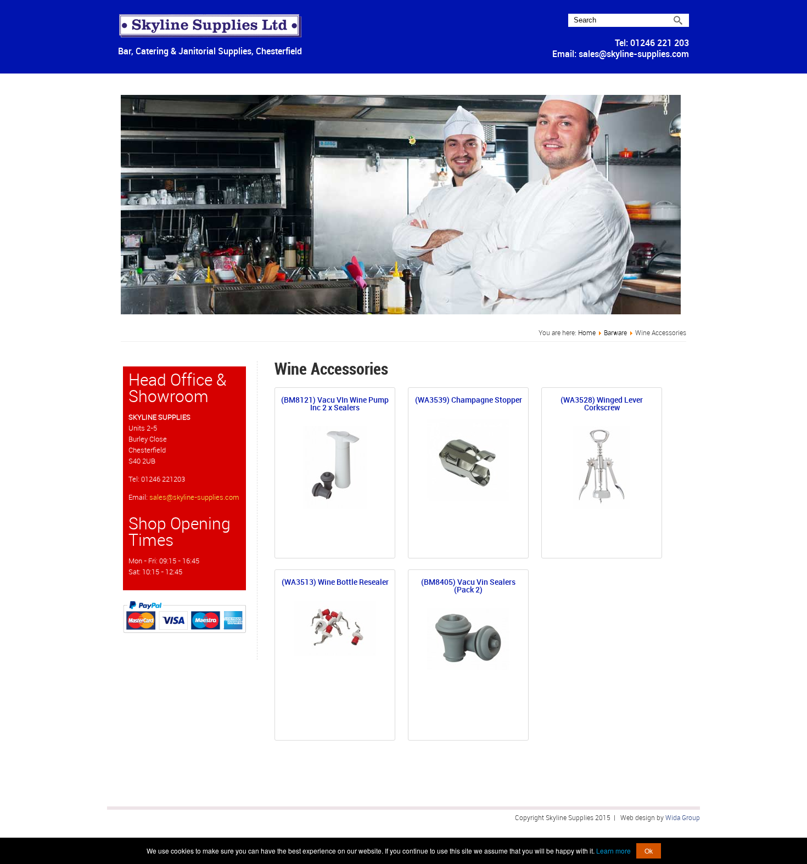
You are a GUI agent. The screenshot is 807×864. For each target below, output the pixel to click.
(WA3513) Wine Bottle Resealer (335, 583)
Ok (649, 850)
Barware (615, 333)
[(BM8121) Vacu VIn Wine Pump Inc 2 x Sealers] (335, 506)
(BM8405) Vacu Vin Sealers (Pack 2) (468, 587)
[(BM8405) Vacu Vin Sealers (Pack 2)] (468, 667)
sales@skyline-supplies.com (634, 54)
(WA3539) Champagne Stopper (468, 401)
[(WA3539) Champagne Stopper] (468, 498)
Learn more (613, 850)
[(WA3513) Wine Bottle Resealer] (335, 653)
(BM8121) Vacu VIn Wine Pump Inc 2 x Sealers (335, 405)
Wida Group (682, 818)
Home (587, 333)
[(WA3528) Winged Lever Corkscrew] (601, 506)
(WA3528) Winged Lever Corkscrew (602, 405)
